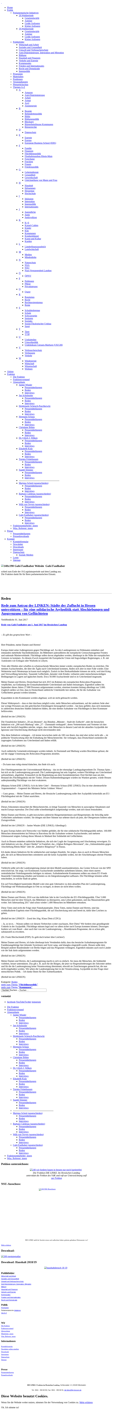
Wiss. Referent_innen (23, 528)
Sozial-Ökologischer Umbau (38, 323)
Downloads (18, 547)
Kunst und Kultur (33, 238)
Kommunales (25, 63)
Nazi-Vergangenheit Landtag (38, 270)
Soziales (28, 321)
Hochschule (30, 193)
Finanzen (29, 151)
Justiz (27, 214)
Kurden (28, 241)
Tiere (27, 331)
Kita (27, 230)
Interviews (29, 393)
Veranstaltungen (20, 82)
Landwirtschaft (32, 249)
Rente (27, 305)
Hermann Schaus (27, 416)
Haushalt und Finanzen (29, 58)
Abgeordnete (19, 382)
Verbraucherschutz (33, 350)
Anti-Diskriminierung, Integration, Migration (16, 1284)
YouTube (20, 1002)
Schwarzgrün (31, 315)
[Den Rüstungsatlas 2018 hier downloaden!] (56, 1256)
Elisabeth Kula (26, 448)
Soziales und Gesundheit (30, 47)
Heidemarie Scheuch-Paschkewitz (34, 406)
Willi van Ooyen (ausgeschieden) (34, 504)
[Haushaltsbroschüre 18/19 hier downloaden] (56, 1268)
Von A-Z (4, 1313)
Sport (27, 326)
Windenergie (30, 361)
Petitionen (29, 281)
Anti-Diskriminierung (35, 95)
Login (16, 557)
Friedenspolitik (32, 167)
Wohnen (29, 369)
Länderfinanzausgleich (35, 246)
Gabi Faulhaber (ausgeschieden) (34, 515)
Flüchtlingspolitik (33, 153)
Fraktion (11, 374)
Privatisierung (31, 286)
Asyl (27, 103)
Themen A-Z (19, 87)
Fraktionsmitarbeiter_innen (25, 525)
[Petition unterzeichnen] (56, 1169)
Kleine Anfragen (32, 26)
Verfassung (30, 353)
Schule (28, 313)
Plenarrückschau (20, 84)
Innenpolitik (24, 71)
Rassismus (29, 297)
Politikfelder (18, 42)
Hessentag (29, 191)
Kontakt (11, 539)
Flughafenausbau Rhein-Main (38, 156)
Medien (28, 254)
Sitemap (16, 560)
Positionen (18, 79)
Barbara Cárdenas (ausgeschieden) (35, 493)
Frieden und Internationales (31, 66)
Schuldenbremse (32, 310)
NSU (27, 268)
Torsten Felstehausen (28, 459)
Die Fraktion (19, 377)
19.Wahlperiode (26, 28)
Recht (27, 300)
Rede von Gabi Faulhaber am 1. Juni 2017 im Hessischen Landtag (34, 624)
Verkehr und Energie (28, 60)
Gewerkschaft (31, 177)
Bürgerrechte (31, 127)
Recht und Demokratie (29, 68)
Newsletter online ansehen (10, 1349)
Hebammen (30, 188)
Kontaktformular (20, 541)
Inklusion (29, 199)
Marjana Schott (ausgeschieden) (33, 483)
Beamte (28, 111)
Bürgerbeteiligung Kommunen (39, 124)
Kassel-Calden (31, 225)
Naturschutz (30, 262)
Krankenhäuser (32, 236)
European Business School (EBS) (40, 143)
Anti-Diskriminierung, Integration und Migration (41, 52)
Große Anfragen (32, 23)
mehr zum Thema (19, 984)
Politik (10, 10)
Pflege (28, 284)
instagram (36, 1002)
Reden (28, 390)
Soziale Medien (26, 555)
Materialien (18, 76)
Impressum (18, 549)
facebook (11, 1002)
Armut (28, 100)
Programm (18, 74)
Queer (27, 292)
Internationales (31, 206)
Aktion (10, 371)
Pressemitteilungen (33, 387)
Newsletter (18, 544)
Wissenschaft (31, 366)
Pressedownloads (21, 536)
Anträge (28, 20)
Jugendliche (30, 212)
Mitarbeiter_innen (7, 1334)
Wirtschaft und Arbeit (29, 44)
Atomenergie (31, 106)
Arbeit (28, 98)
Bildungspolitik (32, 119)
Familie (28, 148)
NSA (27, 265)
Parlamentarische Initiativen (26, 13)
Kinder (28, 228)
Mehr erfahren (6, 1245)
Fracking (29, 161)
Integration (30, 201)
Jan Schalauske (26, 395)
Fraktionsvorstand (21, 379)
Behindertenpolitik (33, 113)
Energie (28, 137)
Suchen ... (14, 990)
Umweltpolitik (31, 342)
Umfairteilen (30, 339)
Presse (10, 531)
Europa (28, 140)
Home (10, 7)
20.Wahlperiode (26, 15)
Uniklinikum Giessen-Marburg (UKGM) (44, 345)
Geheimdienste (32, 172)
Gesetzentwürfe (32, 18)
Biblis (27, 116)
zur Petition (56, 1178)
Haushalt (29, 185)
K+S (27, 222)
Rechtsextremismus (34, 302)
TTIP (27, 334)
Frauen (28, 164)
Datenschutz (30, 132)
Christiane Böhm (27, 427)
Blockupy (29, 121)
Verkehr (28, 355)
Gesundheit (30, 175)
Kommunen (30, 233)
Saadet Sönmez (26, 470)
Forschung (30, 159)
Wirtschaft (29, 363)
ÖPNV (28, 276)
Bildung (22, 55)
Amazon (29, 92)
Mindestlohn (30, 257)
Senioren (29, 318)
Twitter (28, 1002)
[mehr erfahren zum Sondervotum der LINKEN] (56, 1213)
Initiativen (17, 1310)
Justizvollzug (31, 217)
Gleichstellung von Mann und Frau (41, 180)
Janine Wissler (25, 385)
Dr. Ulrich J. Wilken (28, 438)
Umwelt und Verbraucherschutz (33, 50)
